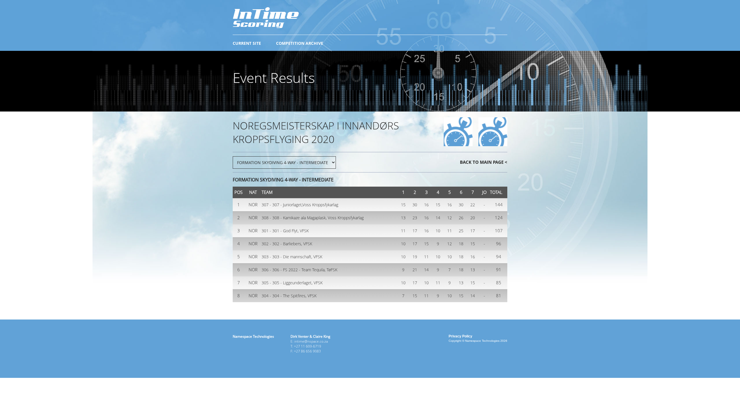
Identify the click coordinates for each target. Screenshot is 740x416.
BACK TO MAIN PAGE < (483, 162)
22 (472, 204)
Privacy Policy (460, 336)
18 (461, 243)
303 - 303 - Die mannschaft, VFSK (292, 256)
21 (414, 269)
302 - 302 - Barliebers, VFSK (287, 243)
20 (472, 217)
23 (414, 217)
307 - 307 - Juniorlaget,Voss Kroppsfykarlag (300, 204)
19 (414, 256)
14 (438, 217)
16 (426, 204)
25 (461, 230)
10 (438, 230)
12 (449, 217)
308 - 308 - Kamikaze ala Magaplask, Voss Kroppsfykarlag (313, 217)
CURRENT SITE (247, 43)
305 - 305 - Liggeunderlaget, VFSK (292, 282)
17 (414, 230)
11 (403, 230)
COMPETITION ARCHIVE (299, 43)
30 (414, 204)
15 (403, 204)
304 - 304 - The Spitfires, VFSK (289, 295)
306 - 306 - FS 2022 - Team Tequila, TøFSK (299, 269)
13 (403, 217)
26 (461, 217)
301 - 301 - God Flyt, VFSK (285, 230)
